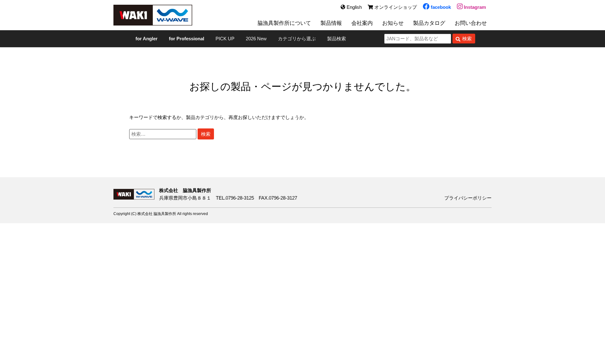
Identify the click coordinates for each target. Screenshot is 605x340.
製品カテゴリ (200, 117)
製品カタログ (429, 23)
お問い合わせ (471, 23)
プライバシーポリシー (468, 198)
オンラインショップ (395, 7)
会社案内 (362, 23)
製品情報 (331, 23)
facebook (440, 7)
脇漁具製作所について (284, 23)
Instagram (474, 7)
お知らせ (393, 23)
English (353, 7)
